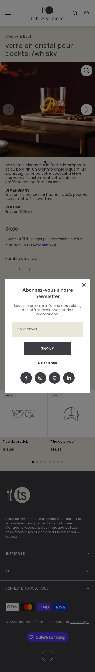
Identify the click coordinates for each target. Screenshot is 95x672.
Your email (27, 329)
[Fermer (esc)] (84, 285)
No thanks (47, 363)
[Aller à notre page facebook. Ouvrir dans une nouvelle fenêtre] (26, 378)
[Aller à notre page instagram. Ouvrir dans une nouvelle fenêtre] (40, 378)
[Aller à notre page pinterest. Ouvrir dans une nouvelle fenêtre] (54, 378)
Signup (47, 348)
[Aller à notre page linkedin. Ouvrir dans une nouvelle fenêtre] (69, 378)
